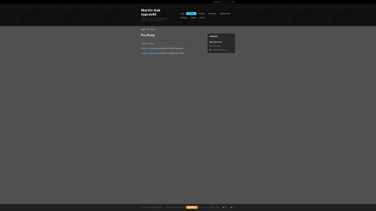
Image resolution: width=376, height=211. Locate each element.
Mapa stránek (215, 207)
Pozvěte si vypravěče (148, 53)
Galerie (193, 18)
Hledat (233, 2)
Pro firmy (191, 14)
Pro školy (201, 14)
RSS (226, 207)
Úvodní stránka (202, 207)
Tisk (234, 207)
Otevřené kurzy (225, 14)
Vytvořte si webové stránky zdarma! (175, 207)
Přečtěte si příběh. (148, 43)
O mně (202, 18)
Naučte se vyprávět (148, 48)
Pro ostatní (212, 14)
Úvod (182, 14)
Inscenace (184, 18)
